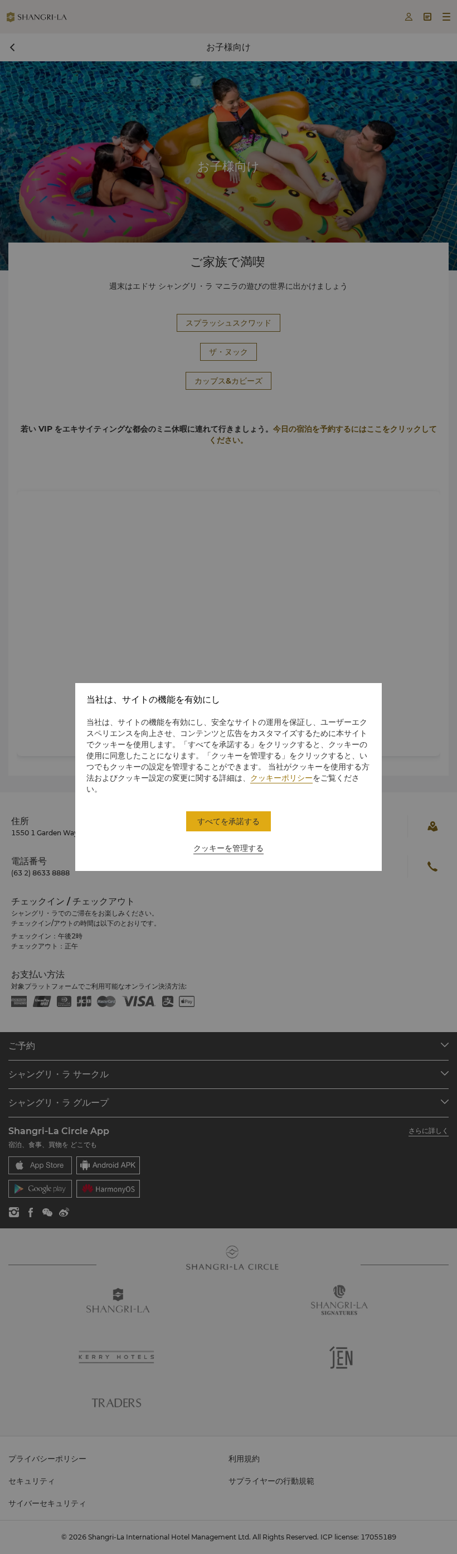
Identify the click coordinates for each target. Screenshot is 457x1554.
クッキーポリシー (281, 778)
